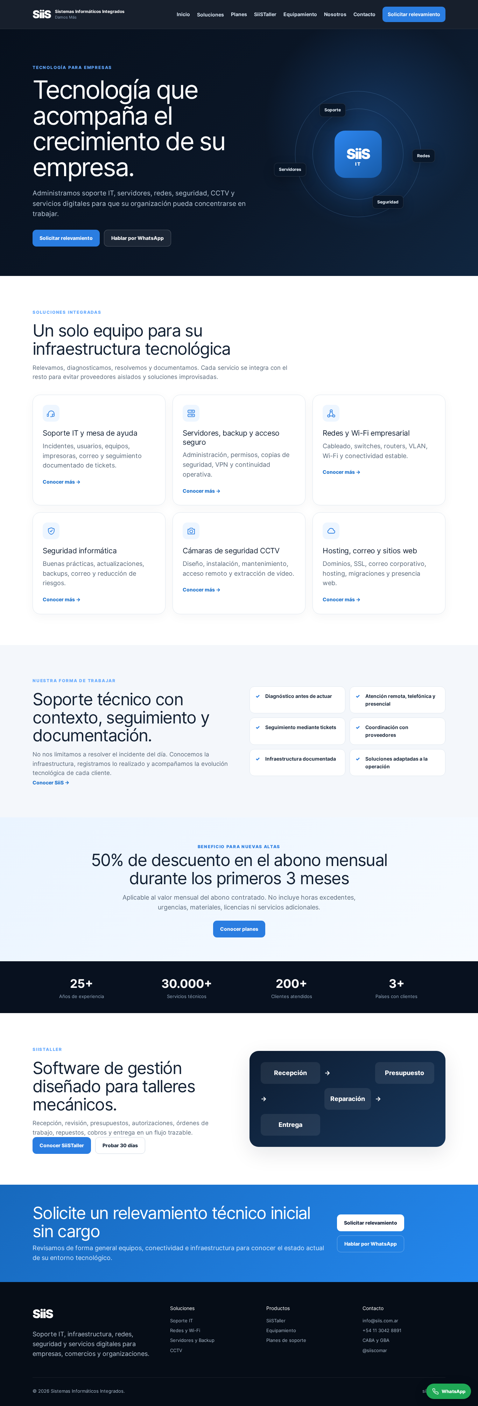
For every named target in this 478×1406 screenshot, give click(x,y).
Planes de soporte (286, 1340)
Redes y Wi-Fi (185, 1330)
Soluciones (210, 15)
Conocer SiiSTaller (62, 1145)
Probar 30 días (120, 1145)
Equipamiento (300, 14)
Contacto (364, 14)
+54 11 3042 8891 (382, 1330)
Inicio (183, 14)
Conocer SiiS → (51, 782)
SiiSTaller (265, 14)
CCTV (176, 1350)
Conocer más (61, 482)
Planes (239, 14)
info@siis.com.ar (380, 1320)
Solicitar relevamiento (414, 14)
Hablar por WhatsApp (137, 238)
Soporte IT (181, 1320)
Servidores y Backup (192, 1340)
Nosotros (335, 14)
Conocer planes (239, 929)
